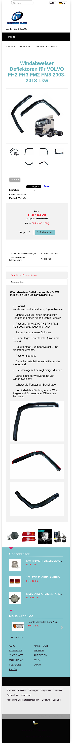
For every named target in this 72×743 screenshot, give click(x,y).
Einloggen (33, 690)
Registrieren (46, 690)
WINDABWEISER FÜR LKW (46, 46)
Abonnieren (17, 637)
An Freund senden (49, 253)
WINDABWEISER (25, 46)
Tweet (47, 186)
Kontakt (58, 690)
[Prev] (11, 536)
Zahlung (57, 700)
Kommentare (17, 282)
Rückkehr (22, 690)
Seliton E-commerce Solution (51, 716)
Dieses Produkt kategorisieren (17, 259)
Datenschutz (12, 695)
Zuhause (11, 690)
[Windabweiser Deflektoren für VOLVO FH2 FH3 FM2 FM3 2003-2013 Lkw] (37, 140)
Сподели (35, 186)
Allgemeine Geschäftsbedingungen (23, 700)
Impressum (26, 695)
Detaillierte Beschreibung (24, 275)
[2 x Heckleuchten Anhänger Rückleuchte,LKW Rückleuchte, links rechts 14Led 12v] (15, 586)
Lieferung (46, 700)
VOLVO (15, 179)
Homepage (10, 46)
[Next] (62, 536)
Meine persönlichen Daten (37, 736)
